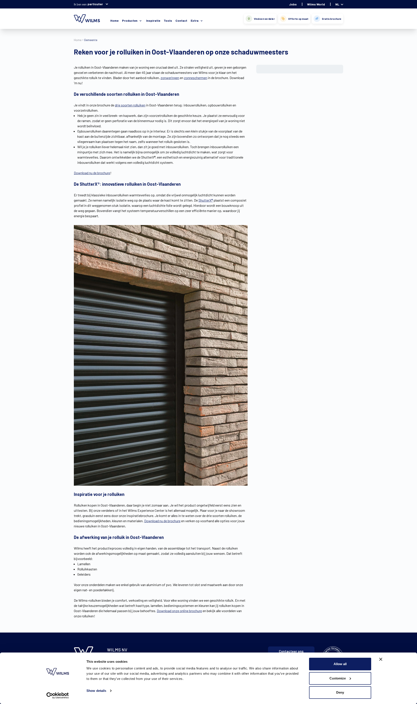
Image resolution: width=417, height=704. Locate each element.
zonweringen (170, 78)
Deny (340, 692)
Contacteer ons (291, 651)
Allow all (340, 664)
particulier (95, 4)
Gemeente (90, 40)
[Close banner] (380, 659)
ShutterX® (206, 200)
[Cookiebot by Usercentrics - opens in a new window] (58, 695)
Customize (337, 678)
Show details (96, 690)
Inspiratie (153, 20)
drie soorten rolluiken (130, 105)
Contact (181, 20)
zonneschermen (195, 78)
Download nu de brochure (92, 173)
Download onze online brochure (179, 611)
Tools (168, 20)
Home (114, 20)
